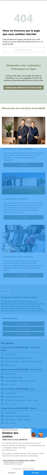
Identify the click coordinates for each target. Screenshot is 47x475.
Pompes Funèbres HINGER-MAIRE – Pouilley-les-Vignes (21, 348)
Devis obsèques (23, 323)
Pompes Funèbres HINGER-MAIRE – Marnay (19, 408)
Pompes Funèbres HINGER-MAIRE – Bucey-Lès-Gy (21, 369)
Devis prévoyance (23, 329)
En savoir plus (23, 165)
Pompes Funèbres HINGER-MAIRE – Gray (17, 389)
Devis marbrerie (23, 334)
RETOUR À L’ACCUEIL (23, 49)
